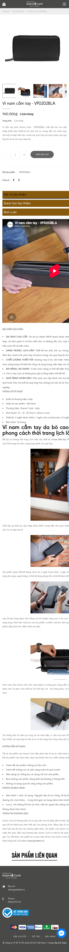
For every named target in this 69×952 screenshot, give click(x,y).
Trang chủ (5, 11)
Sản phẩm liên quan (34, 854)
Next (62, 91)
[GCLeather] (34, 4)
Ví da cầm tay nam (18, 11)
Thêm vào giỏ (42, 154)
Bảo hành (50, 937)
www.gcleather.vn (36, 841)
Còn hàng (18, 121)
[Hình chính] (34, 49)
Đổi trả (36, 937)
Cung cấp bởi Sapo (57, 943)
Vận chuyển (19, 937)
